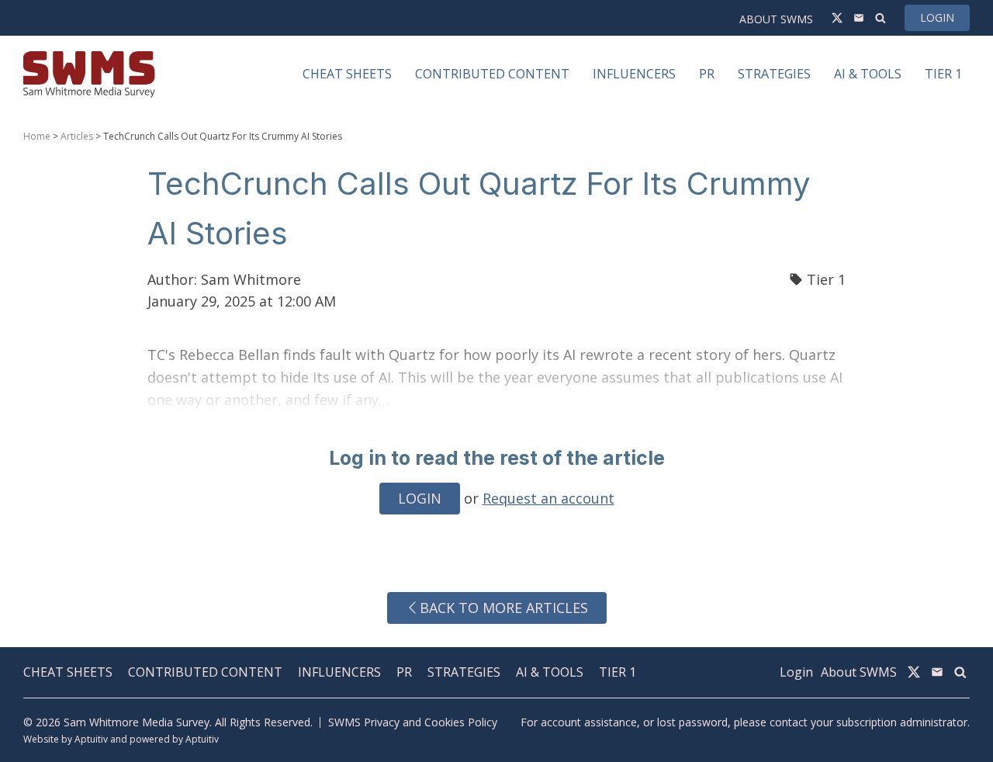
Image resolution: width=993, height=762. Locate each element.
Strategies (463, 672)
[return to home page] (89, 74)
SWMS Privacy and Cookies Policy (412, 722)
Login (937, 17)
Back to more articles (504, 607)
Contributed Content (205, 672)
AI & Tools (549, 672)
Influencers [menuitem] (634, 73)
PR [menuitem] (706, 73)
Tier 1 (826, 279)
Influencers (339, 672)
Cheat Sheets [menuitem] (347, 73)
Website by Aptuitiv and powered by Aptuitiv (121, 739)
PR (404, 672)
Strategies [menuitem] (774, 73)
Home (36, 136)
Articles (77, 136)
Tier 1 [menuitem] (943, 73)
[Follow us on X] (837, 17)
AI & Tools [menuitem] (867, 73)
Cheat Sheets (67, 672)
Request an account (548, 498)
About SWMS (776, 19)
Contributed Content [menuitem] (492, 73)
